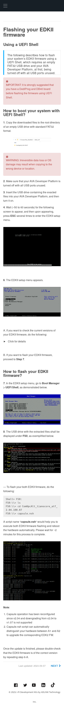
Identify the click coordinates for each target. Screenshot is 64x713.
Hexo (32, 6)
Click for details (16, 341)
